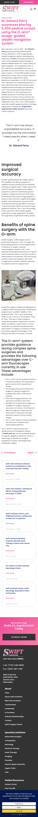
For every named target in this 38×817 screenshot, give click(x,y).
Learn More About (13, 659)
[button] (31, 9)
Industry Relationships (14, 716)
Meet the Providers (13, 701)
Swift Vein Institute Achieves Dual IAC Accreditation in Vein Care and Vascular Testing (18, 466)
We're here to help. (19, 623)
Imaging (8, 756)
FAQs (7, 693)
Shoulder (8, 760)
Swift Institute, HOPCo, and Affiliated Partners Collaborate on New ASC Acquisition (19, 516)
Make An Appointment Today (19, 627)
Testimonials (10, 705)
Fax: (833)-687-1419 (12, 669)
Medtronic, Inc (10, 433)
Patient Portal (11, 784)
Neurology (9, 744)
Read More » (10, 474)
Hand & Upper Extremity (15, 764)
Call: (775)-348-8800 (13, 665)
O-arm (13, 59)
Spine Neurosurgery (13, 736)
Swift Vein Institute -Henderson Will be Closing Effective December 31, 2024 (19, 491)
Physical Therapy (12, 748)
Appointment (28, 2)
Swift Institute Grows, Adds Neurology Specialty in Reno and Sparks (17, 590)
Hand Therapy (11, 752)
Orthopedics (10, 740)
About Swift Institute (13, 697)
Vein (7, 772)
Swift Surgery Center (13, 724)
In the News (10, 712)
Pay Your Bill (10, 788)
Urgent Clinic (9, 2)
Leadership (9, 708)
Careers (8, 720)
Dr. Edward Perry (19, 145)
